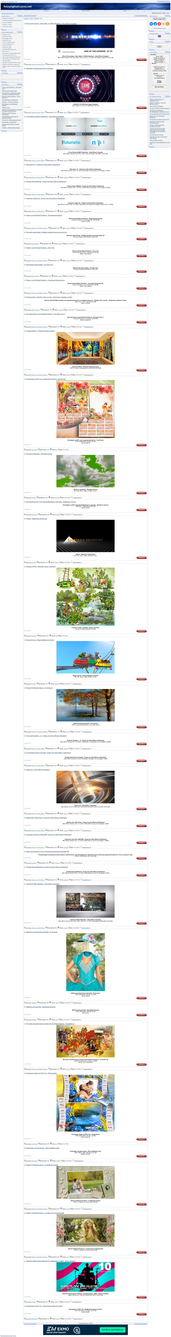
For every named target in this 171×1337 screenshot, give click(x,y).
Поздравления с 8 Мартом (10, 100)
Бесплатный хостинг (7, 1335)
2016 (31, 18)
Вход (124, 10)
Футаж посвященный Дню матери (159, 114)
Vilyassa (57, 497)
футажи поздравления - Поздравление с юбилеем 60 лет (159, 111)
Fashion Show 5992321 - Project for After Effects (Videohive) (46, 181)
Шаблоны (5, 36)
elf (56, 449)
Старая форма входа (159, 28)
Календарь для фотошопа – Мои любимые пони (42, 1148)
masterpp (66, 177)
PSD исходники (7, 42)
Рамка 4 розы (6, 107)
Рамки (4, 34)
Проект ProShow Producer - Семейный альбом (42, 1165)
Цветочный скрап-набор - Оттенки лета (39, 265)
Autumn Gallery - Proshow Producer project (40, 331)
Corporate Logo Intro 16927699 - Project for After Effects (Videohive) (49, 835)
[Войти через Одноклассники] (167, 24)
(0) (86, 64)
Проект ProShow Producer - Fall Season (39, 688)
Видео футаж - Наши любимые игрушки (40, 640)
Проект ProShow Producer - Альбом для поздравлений (45, 1213)
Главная (46, 10)
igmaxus (57, 863)
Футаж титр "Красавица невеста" (11, 120)
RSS (168, 13)
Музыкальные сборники (10, 59)
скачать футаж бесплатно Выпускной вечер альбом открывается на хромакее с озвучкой (158, 130)
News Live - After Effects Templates (38, 770)
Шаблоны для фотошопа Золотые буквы (157, 122)
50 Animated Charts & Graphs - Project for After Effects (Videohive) (48, 753)
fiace (56, 1019)
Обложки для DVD (8, 55)
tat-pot (68, 1069)
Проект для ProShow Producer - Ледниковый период (44, 215)
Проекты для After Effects (10, 62)
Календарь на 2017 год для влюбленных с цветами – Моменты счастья (51, 502)
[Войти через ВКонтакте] (151, 24)
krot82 (57, 514)
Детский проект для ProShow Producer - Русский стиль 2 (45, 314)
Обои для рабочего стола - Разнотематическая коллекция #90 (47, 851)
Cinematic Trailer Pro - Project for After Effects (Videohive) (45, 198)
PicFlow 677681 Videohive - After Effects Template (42, 884)
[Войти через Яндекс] (159, 24)
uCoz (14, 1335)
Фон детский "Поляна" (156, 140)
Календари (6, 38)
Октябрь (36, 18)
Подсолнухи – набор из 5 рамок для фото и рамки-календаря (11, 93)
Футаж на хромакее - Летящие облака (39, 454)
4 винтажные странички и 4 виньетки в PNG (10, 117)
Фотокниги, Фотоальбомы (10, 53)
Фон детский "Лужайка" (156, 106)
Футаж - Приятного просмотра (36, 519)
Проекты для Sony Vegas (10, 64)
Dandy (57, 1318)
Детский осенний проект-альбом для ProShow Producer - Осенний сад (50, 1024)
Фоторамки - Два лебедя (9, 122)
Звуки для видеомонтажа (10, 57)
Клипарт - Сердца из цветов (10, 102)
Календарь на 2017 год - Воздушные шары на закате (44, 1306)
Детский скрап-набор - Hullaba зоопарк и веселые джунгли (46, 232)
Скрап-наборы (7, 44)
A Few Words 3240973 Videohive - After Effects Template (45, 116)
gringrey (65, 64)
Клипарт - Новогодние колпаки (11, 127)
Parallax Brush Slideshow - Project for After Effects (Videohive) (47, 867)
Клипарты (5, 47)
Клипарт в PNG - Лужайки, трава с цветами (40, 566)
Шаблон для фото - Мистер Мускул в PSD (158, 103)
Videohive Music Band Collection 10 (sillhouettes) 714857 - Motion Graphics (51, 1261)
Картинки (5, 46)
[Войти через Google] (163, 24)
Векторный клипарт (8, 49)
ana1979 (58, 1160)
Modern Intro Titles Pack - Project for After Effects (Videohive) (46, 818)
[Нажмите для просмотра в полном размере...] (85, 990)
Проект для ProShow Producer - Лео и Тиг (40, 248)
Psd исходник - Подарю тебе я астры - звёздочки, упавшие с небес (49, 297)
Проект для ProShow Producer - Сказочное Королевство (45, 280)
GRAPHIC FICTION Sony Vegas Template (39, 68)
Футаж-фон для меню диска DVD (159, 119)
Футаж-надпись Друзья (156, 134)
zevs (67, 731)
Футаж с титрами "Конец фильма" (160, 108)
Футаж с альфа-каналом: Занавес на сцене (157, 125)
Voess (65, 112)
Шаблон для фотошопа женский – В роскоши (41, 932)
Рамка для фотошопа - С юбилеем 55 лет (157, 100)
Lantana (60, 310)
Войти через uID (159, 19)
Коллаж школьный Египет (9, 90)
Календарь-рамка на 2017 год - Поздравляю (41, 1073)
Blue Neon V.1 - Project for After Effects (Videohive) (43, 165)
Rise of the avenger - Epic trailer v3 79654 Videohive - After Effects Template (51, 23)
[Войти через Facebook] (155, 24)
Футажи (5, 60)
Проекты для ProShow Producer (12, 66)
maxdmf (68, 228)
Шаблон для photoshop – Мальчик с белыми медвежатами (12, 110)
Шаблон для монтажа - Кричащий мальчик (40, 1007)
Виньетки (5, 40)
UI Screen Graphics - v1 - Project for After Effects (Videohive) (46, 736)
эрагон (57, 1002)
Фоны (4, 51)
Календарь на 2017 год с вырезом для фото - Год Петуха (46, 379)
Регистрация (85, 10)
